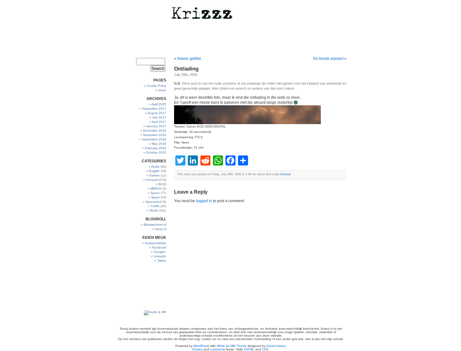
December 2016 (154, 130)
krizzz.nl (160, 229)
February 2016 (155, 148)
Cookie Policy (156, 85)
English (154, 171)
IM (160, 184)
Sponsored (154, 201)
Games (154, 175)
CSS (265, 349)
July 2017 (159, 117)
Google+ (160, 252)
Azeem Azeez (276, 346)
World (154, 210)
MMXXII (156, 188)
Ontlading (186, 69)
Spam (155, 197)
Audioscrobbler (155, 243)
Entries (198, 349)
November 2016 (154, 135)
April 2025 (158, 104)
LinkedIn (160, 256)
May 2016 (159, 143)
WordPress (201, 346)
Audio (155, 166)
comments (217, 349)
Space (155, 193)
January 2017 (156, 126)
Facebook (159, 247)
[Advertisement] (146, 286)
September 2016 (154, 139)
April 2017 (158, 121)
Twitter (161, 260)
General (152, 179)
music (162, 90)
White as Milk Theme (231, 346)
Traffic (155, 206)
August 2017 (156, 113)
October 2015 (156, 152)
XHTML (249, 349)
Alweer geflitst (189, 58)
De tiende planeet (328, 58)
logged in (204, 201)
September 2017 (154, 108)
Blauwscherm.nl (155, 224)
